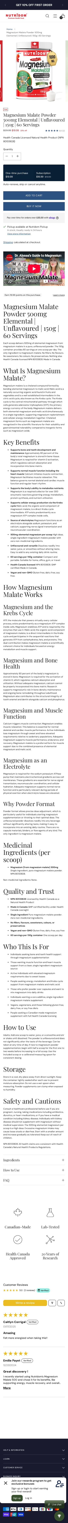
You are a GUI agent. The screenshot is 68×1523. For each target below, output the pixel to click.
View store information (19, 233)
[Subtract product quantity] (6, 156)
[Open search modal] (47, 16)
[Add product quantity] (17, 156)
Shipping (8, 242)
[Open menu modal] (55, 16)
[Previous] (5, 5)
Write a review (25, 1303)
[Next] (63, 5)
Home (10, 29)
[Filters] (52, 1303)
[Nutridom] (16, 15)
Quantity (8, 149)
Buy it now (34, 206)
